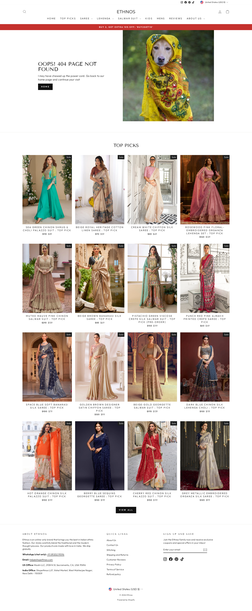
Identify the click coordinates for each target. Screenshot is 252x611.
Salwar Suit (128, 18)
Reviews (175, 18)
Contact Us (112, 545)
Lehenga (104, 18)
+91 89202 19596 (55, 554)
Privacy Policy (114, 564)
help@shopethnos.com (41, 559)
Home (51, 18)
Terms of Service (115, 569)
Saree (85, 18)
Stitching (111, 550)
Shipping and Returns (117, 554)
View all (126, 510)
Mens (161, 18)
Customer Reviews (116, 559)
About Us (195, 18)
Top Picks (68, 18)
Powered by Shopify (126, 600)
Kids (149, 18)
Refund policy (114, 574)
